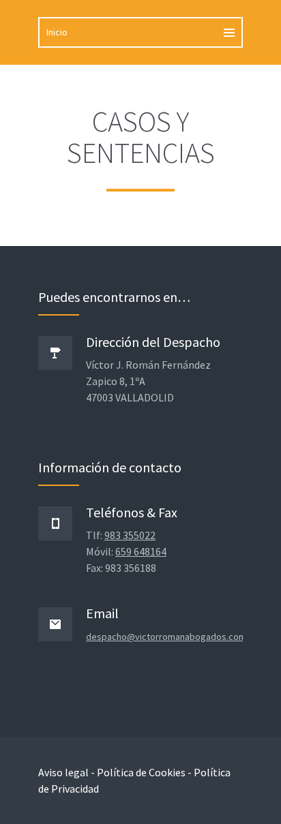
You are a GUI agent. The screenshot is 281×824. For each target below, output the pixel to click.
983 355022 (130, 535)
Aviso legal (63, 772)
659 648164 (140, 551)
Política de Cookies (141, 772)
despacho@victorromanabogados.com (166, 636)
